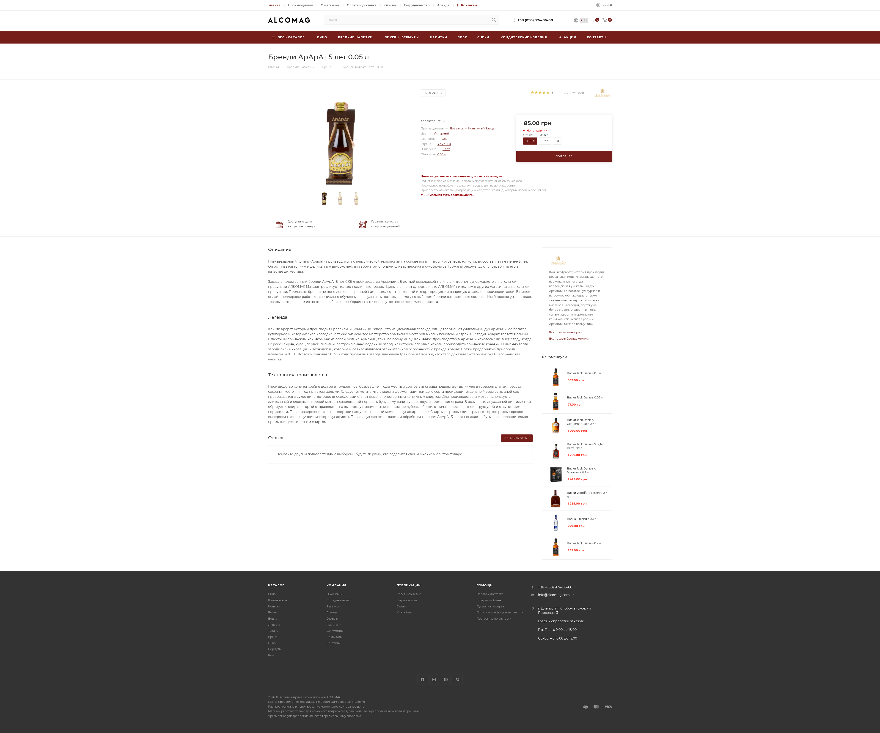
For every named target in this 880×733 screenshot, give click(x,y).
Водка (272, 618)
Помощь (484, 585)
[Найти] (493, 20)
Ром (271, 655)
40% (444, 138)
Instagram (434, 679)
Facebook (422, 679)
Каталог (276, 585)
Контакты (334, 643)
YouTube (446, 679)
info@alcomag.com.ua (556, 595)
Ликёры (274, 624)
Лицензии (334, 624)
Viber (457, 679)
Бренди (273, 637)
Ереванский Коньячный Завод (472, 128)
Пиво (272, 643)
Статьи (402, 606)
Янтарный (441, 133)
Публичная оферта (490, 606)
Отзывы (332, 618)
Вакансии (334, 606)
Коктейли (404, 612)
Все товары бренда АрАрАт (569, 338)
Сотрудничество (339, 600)
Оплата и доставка (489, 594)
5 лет (446, 149)
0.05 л (441, 154)
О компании (335, 594)
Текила (273, 630)
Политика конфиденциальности (499, 612)
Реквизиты (334, 637)
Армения (444, 144)
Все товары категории (565, 332)
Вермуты (274, 649)
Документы (335, 630)
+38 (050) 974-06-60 (535, 20)
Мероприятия (407, 600)
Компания (336, 585)
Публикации (409, 585)
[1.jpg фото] (340, 143)
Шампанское (277, 600)
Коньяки (274, 606)
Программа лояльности (493, 618)
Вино (272, 594)
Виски (272, 612)
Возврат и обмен (488, 600)
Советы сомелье (409, 594)
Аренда (332, 612)
